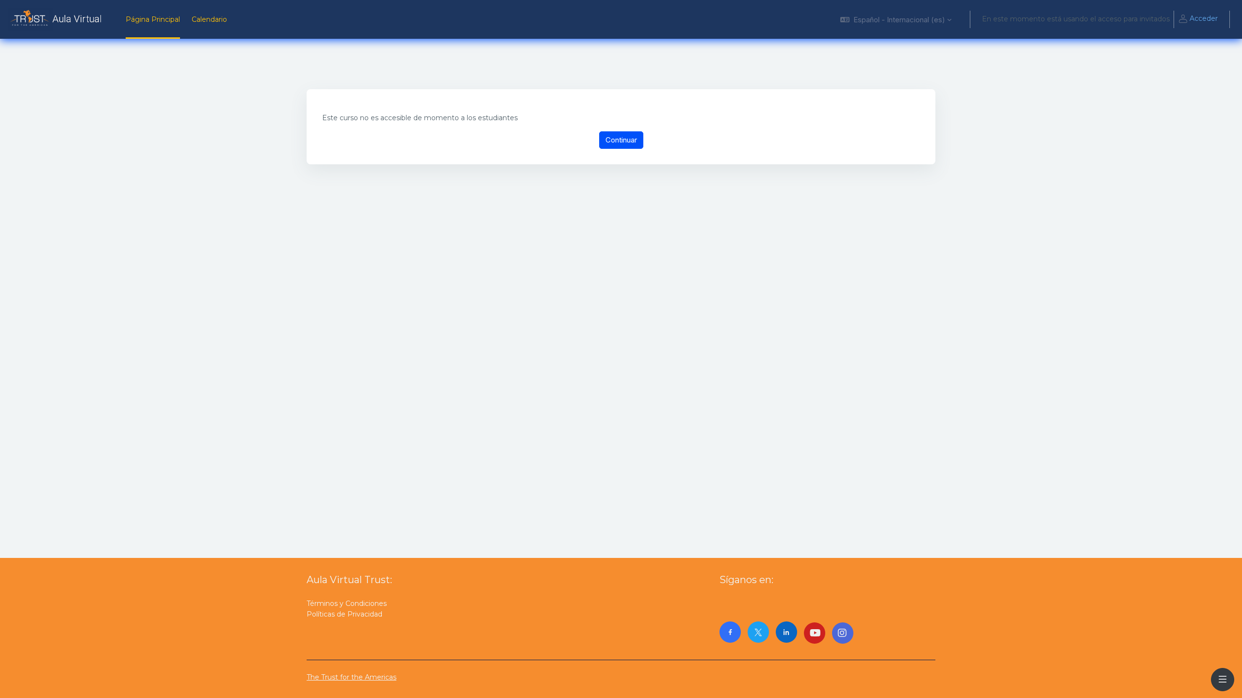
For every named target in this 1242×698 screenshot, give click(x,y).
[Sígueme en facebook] (730, 632)
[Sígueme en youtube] (814, 633)
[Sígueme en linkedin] (786, 632)
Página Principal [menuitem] (153, 19)
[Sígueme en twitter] (758, 632)
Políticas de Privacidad (344, 614)
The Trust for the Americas (351, 677)
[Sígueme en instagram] (842, 633)
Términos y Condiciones (347, 603)
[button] (896, 19)
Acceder (1204, 18)
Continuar (621, 139)
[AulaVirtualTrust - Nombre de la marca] (57, 19)
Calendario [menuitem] (209, 19)
